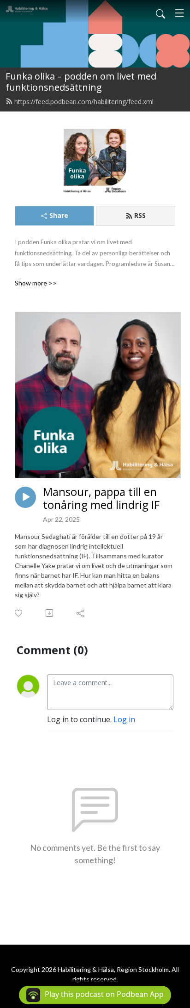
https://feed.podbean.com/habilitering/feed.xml (84, 101)
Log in (124, 719)
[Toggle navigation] (179, 13)
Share (58, 215)
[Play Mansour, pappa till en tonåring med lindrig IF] (25, 497)
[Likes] (19, 613)
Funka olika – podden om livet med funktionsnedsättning (81, 81)
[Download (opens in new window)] (50, 613)
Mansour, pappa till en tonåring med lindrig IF (101, 498)
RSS (140, 215)
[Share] (81, 613)
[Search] (160, 13)
